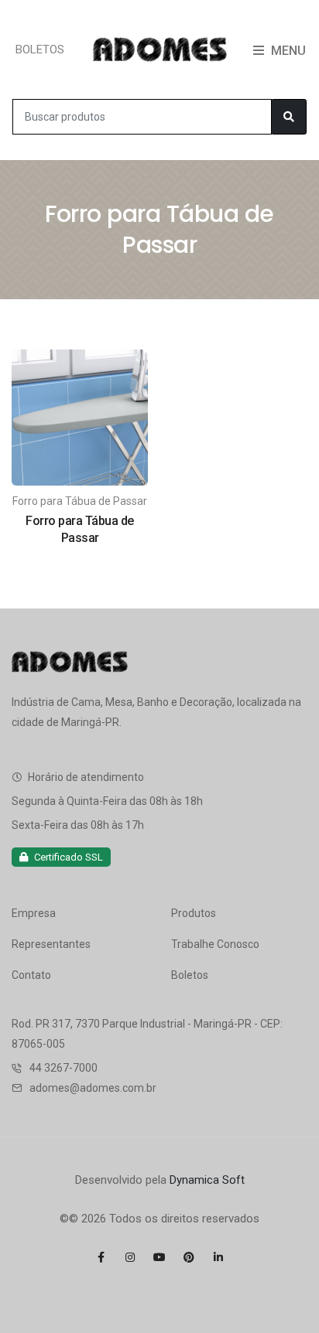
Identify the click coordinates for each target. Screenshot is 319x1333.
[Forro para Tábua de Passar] (80, 417)
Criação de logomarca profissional (92, 1291)
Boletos (189, 975)
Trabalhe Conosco (215, 944)
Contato (31, 975)
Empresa (34, 913)
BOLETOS (39, 49)
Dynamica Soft (207, 1180)
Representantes (51, 944)
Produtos (193, 913)
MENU (287, 50)
